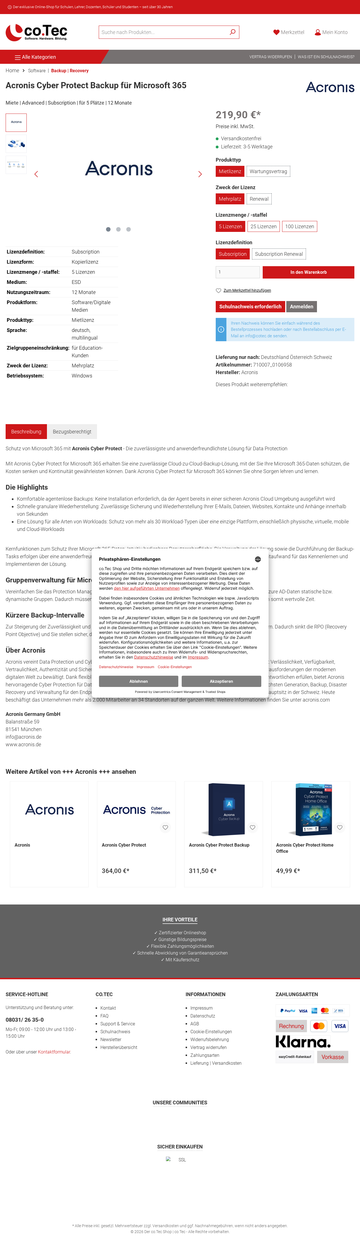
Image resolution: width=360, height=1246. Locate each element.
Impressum (201, 1008)
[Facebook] (152, 1118)
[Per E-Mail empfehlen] (271, 395)
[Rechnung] (291, 1025)
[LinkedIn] (207, 1118)
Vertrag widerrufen (270, 57)
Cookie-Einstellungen (211, 1031)
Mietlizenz (230, 171)
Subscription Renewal (279, 254)
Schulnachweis (115, 1031)
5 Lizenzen (230, 226)
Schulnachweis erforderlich (250, 306)
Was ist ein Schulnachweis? (326, 57)
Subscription (233, 254)
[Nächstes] (200, 174)
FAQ (104, 1016)
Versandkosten (165, 1226)
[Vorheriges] (36, 174)
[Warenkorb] (356, 30)
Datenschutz (202, 1016)
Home (12, 70)
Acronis (22, 845)
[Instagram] (166, 1118)
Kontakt (108, 1008)
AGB (194, 1023)
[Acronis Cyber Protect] (136, 809)
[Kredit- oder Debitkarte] (329, 1025)
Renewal (259, 199)
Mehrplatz (230, 199)
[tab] (26, 431)
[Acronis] (330, 86)
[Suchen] (232, 32)
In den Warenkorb (309, 272)
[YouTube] (194, 1118)
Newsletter (110, 1039)
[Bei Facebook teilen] (221, 395)
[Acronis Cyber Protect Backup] (223, 809)
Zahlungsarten (204, 1055)
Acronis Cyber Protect (124, 845)
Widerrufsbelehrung (209, 1039)
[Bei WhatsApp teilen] (259, 395)
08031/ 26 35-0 (25, 1019)
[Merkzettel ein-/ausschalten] (165, 827)
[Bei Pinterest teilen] (246, 395)
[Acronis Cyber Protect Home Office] (311, 809)
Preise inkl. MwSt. (235, 126)
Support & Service (117, 1023)
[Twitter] (180, 1118)
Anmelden (301, 306)
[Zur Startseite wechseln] (37, 32)
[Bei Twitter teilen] (233, 395)
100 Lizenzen (299, 226)
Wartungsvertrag (268, 171)
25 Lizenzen (264, 226)
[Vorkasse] (332, 1056)
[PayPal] (313, 1010)
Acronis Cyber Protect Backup (219, 845)
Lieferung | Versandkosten (216, 1063)
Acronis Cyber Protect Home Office (305, 848)
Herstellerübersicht (118, 1047)
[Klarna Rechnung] (303, 1041)
